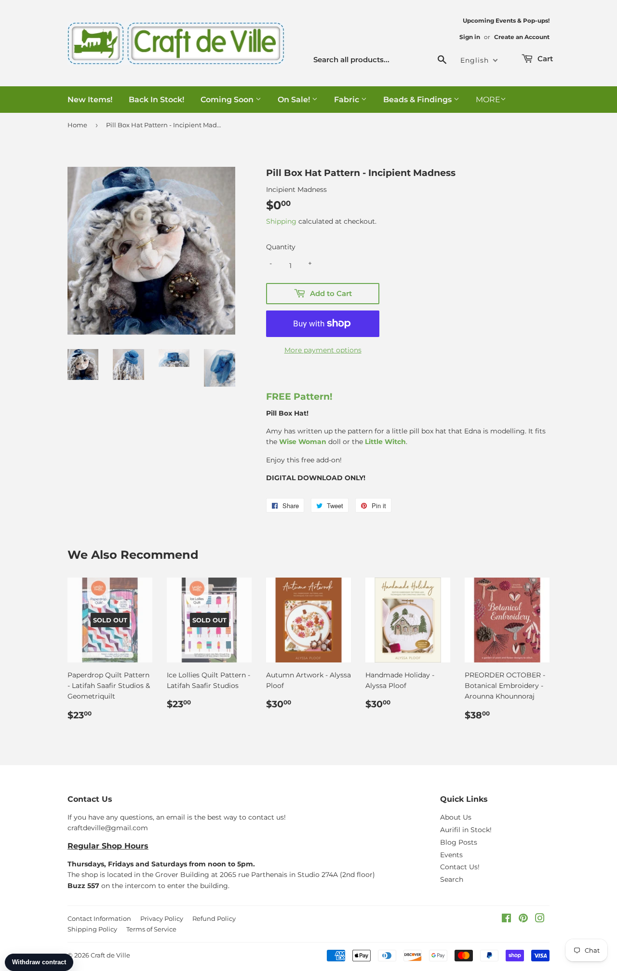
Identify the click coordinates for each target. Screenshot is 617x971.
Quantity (280, 247)
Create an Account (522, 36)
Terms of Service (151, 929)
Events (451, 854)
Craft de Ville (110, 955)
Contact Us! (460, 867)
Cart (544, 58)
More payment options (323, 350)
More (488, 99)
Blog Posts (458, 842)
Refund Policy (214, 918)
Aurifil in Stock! (466, 829)
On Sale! (295, 99)
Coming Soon (228, 99)
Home (77, 125)
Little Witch (385, 441)
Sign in (469, 36)
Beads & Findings (418, 99)
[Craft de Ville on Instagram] (540, 919)
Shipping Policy (92, 929)
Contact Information (99, 918)
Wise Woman (302, 441)
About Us (455, 817)
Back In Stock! (156, 99)
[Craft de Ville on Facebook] (506, 919)
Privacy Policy (161, 918)
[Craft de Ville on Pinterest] (523, 919)
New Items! (89, 99)
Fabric (347, 99)
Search (451, 879)
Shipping (281, 221)
